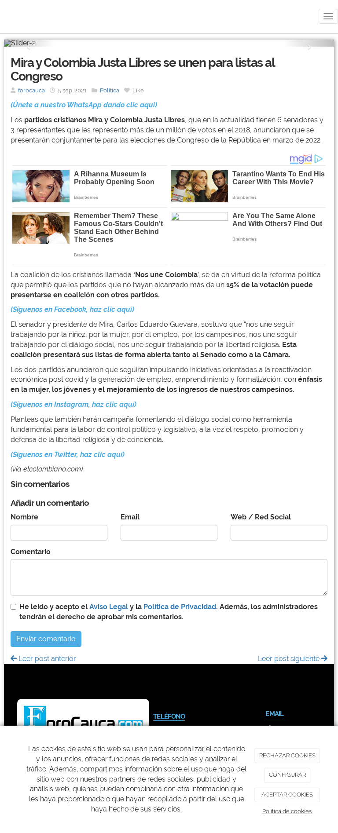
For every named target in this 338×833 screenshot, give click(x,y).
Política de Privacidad (179, 607)
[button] (29, 43)
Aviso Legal (108, 607)
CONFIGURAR (287, 774)
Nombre (24, 517)
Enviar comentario (46, 639)
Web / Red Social (261, 517)
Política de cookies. (287, 811)
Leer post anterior (46, 658)
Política (109, 90)
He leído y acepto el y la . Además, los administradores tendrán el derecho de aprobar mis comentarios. (168, 612)
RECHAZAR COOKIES (287, 755)
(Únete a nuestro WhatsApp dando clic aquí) (84, 105)
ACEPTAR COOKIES (287, 794)
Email (130, 517)
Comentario (31, 552)
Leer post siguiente (289, 658)
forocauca (31, 90)
